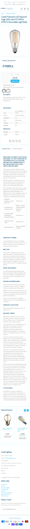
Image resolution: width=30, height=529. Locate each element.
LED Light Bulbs (5, 489)
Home (5, 2)
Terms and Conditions (6, 492)
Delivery (3, 491)
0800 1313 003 (9, 4)
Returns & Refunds (17, 148)
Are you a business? (22, 2)
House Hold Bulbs (5, 487)
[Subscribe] (26, 509)
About (9, 2)
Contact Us (14, 2)
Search (3, 486)
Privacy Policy (4, 496)
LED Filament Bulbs (10, 13)
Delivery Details (6, 148)
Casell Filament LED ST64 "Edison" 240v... (22, 430)
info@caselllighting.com (20, 4)
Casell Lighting (16, 518)
